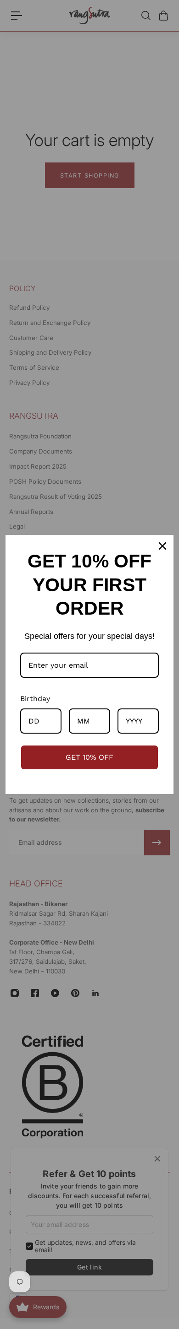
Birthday (35, 698)
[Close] (162, 546)
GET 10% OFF (89, 757)
